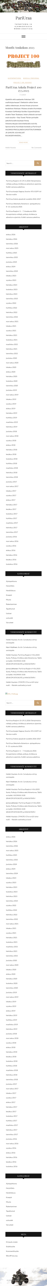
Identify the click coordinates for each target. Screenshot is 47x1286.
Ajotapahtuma (14, 78)
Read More (23, 142)
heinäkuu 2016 (11, 555)
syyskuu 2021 (11, 331)
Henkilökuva (10, 590)
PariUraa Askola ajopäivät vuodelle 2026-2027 (23, 199)
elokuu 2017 (10, 500)
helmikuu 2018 (11, 472)
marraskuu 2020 (12, 363)
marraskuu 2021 (12, 321)
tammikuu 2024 (12, 271)
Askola (26, 78)
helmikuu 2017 (11, 528)
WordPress (28, 1283)
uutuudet (9, 618)
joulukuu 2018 (11, 431)
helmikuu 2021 (11, 349)
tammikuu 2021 (12, 353)
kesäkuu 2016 (11, 560)
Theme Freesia (34, 1280)
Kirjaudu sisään (12, 1242)
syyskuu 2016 (11, 546)
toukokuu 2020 (11, 381)
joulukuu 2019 (11, 390)
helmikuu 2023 (11, 294)
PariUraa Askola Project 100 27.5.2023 (23, 89)
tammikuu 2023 (12, 298)
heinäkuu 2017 (11, 505)
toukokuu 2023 (11, 289)
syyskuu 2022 (11, 303)
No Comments (37, 148)
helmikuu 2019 (11, 427)
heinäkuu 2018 (11, 450)
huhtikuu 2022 (11, 308)
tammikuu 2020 (12, 386)
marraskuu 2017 (12, 486)
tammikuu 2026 (12, 244)
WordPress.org (11, 1256)
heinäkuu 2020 (11, 376)
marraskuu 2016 (12, 541)
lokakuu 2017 (11, 491)
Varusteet (9, 622)
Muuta (8, 600)
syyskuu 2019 (11, 404)
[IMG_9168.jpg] (11, 694)
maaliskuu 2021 (12, 344)
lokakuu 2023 (11, 276)
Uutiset (8, 613)
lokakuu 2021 (11, 326)
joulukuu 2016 (11, 537)
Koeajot (9, 595)
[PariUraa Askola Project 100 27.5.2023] (23, 63)
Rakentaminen (11, 604)
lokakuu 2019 (11, 399)
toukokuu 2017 (11, 514)
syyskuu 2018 (11, 440)
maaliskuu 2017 (12, 523)
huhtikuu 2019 (11, 418)
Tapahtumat (10, 609)
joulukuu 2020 (11, 358)
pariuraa (35, 78)
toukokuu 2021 (11, 340)
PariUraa (24, 18)
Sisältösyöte (10, 1246)
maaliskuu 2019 (12, 422)
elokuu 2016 (10, 550)
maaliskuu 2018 (12, 468)
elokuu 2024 (10, 266)
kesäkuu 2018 (11, 454)
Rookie (28, 82)
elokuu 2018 (10, 445)
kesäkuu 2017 (11, 509)
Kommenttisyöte (12, 1251)
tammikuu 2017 (12, 532)
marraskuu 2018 (12, 436)
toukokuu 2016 (11, 564)
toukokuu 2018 (11, 459)
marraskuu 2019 (12, 395)
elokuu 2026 (10, 234)
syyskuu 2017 (11, 495)
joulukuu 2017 (11, 482)
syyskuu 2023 (11, 280)
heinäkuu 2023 (11, 285)
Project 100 (18, 82)
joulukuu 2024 (11, 262)
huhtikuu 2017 (11, 518)
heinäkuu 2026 (11, 239)
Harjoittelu (10, 586)
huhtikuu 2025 (11, 253)
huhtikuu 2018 (11, 463)
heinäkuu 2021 (11, 335)
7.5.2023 (22, 95)
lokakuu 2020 (11, 367)
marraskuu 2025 (12, 248)
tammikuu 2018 (12, 477)
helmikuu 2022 (11, 312)
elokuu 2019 (10, 408)
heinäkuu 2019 (11, 413)
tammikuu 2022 (12, 317)
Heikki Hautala (10, 148)
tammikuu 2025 (12, 257)
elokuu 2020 (10, 372)
